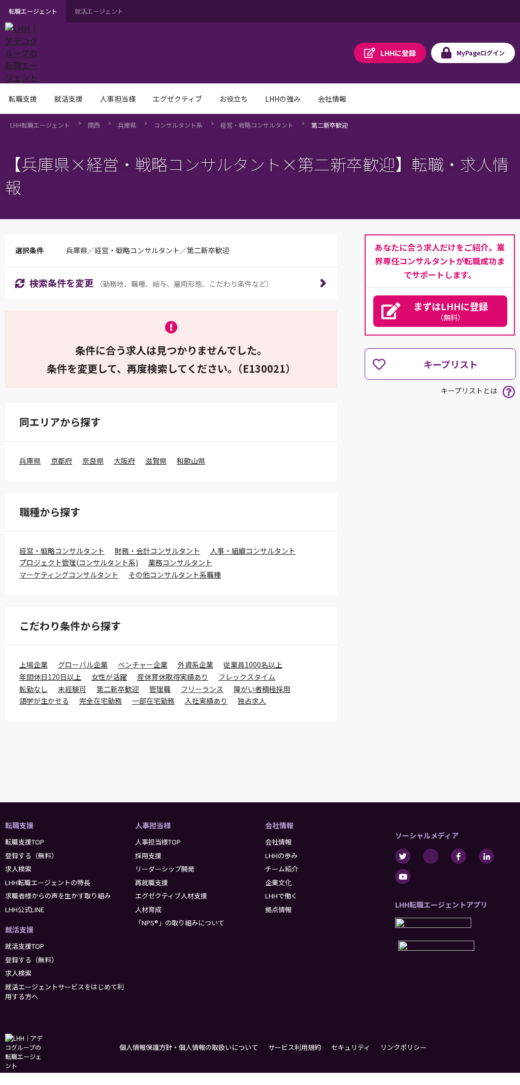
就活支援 (19, 929)
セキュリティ (350, 1047)
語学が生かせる (44, 701)
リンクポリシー (403, 1047)
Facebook (458, 856)
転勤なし (33, 689)
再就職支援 (151, 882)
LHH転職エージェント (40, 124)
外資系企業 (195, 664)
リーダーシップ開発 (164, 868)
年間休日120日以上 (50, 677)
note (430, 856)
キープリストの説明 (508, 391)
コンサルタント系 (178, 124)
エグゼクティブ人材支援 (171, 895)
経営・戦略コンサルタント (257, 124)
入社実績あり (206, 701)
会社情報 (279, 825)
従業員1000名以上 (252, 664)
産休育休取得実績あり (172, 677)
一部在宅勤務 (153, 701)
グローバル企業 (83, 664)
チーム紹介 (281, 868)
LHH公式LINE (24, 909)
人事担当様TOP (158, 842)
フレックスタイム (246, 677)
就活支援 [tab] (68, 99)
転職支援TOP (24, 842)
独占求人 (252, 701)
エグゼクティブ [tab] (177, 99)
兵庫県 (127, 124)
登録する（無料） (31, 855)
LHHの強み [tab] (283, 99)
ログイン (481, 52)
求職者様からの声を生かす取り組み (58, 895)
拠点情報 (278, 909)
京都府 (61, 461)
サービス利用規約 (294, 1047)
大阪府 (124, 461)
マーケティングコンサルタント (68, 574)
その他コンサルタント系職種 (174, 574)
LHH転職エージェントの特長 (47, 882)
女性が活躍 (109, 677)
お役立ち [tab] (233, 99)
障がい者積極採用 (262, 689)
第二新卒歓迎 (329, 124)
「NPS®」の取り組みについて (179, 922)
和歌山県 (191, 461)
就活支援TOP (24, 946)
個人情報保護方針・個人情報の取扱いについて (188, 1047)
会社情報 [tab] (332, 99)
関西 (94, 124)
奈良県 (93, 461)
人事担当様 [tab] (118, 99)
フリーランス (202, 689)
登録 (398, 53)
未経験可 (72, 689)
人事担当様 (153, 825)
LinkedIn (486, 856)
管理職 (160, 689)
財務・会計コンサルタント (157, 551)
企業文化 (278, 882)
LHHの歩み (281, 855)
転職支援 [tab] (23, 99)
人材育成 (148, 909)
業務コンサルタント (180, 562)
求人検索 (18, 868)
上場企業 (33, 664)
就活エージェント (99, 11)
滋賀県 (156, 461)
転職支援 (19, 825)
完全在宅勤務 (100, 701)
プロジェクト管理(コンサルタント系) (78, 562)
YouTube (402, 876)
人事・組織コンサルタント (253, 551)
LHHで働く (281, 895)
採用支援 (148, 855)
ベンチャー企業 (143, 664)
